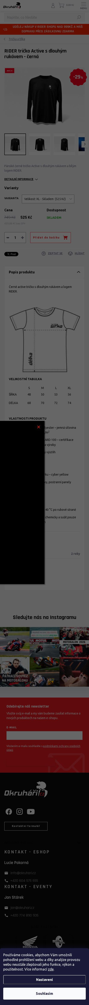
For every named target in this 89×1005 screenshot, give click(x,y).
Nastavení (44, 980)
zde (51, 969)
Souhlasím (44, 993)
